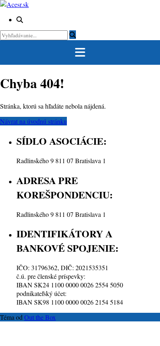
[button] (80, 52)
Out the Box (40, 317)
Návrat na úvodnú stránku (33, 121)
